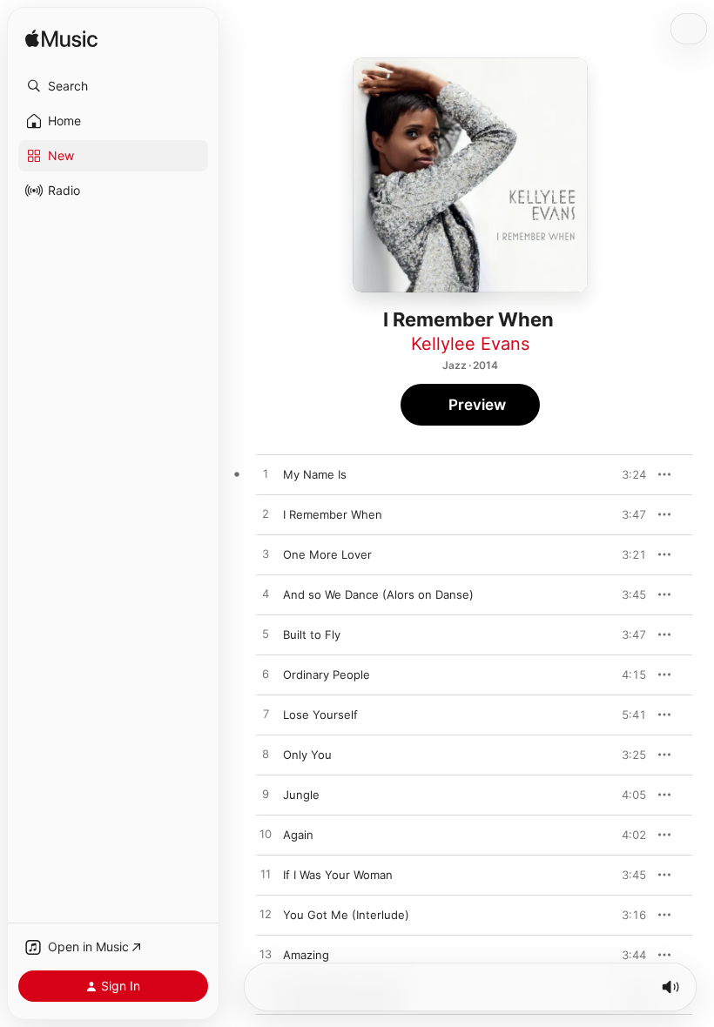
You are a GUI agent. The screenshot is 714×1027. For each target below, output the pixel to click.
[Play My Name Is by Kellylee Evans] (265, 474)
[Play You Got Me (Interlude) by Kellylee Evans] (265, 915)
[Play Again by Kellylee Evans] (265, 834)
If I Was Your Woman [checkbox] (338, 875)
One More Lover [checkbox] (327, 554)
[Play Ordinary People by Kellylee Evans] (265, 674)
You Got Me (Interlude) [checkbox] (346, 915)
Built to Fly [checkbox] (311, 634)
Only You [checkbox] (307, 755)
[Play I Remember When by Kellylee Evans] (265, 514)
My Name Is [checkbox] (315, 474)
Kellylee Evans (470, 343)
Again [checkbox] (298, 835)
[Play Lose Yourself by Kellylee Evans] (265, 714)
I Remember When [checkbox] (332, 514)
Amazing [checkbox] (306, 955)
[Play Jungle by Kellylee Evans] (265, 794)
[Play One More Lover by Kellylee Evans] (265, 554)
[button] (113, 86)
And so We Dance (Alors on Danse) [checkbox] (378, 594)
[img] (61, 40)
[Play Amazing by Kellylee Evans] (265, 955)
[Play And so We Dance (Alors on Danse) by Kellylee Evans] (265, 594)
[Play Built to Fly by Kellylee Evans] (265, 634)
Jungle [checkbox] (301, 795)
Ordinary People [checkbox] (326, 674)
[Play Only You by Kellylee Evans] (265, 754)
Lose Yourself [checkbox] (320, 715)
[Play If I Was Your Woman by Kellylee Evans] (265, 875)
